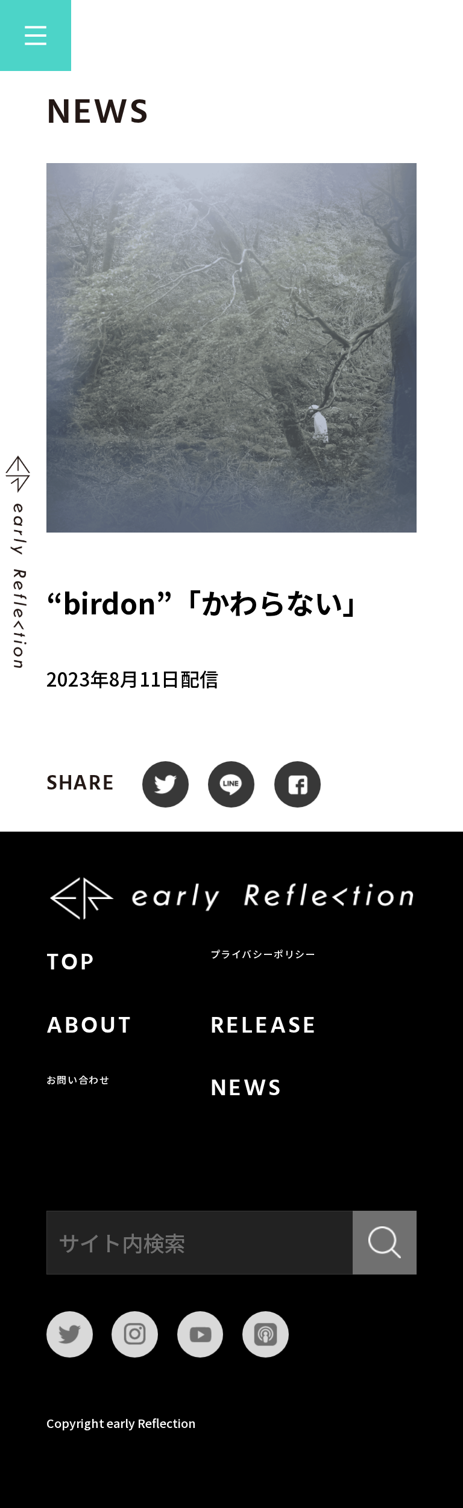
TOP (71, 963)
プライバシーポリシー (263, 955)
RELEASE (264, 1026)
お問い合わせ (78, 1081)
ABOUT (89, 1026)
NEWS (246, 1089)
